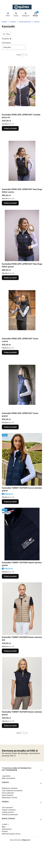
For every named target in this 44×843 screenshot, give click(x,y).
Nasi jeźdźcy (7, 829)
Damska (36, 22)
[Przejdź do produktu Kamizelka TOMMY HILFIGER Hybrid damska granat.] (22, 534)
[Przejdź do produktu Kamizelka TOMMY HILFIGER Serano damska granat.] (22, 683)
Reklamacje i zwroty (9, 797)
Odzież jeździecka (25, 22)
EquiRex (4, 22)
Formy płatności (8, 793)
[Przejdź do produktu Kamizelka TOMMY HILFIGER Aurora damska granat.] (22, 459)
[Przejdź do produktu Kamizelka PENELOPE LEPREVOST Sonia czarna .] (22, 310)
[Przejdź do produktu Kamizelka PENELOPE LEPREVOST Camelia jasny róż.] (22, 86)
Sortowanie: (6, 43)
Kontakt (5, 831)
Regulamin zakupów (9, 788)
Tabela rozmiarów (8, 810)
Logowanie (6, 776)
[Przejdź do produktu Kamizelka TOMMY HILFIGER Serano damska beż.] (22, 608)
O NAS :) (5, 824)
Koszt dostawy (7, 795)
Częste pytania (7, 812)
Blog (3, 827)
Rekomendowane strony (11, 834)
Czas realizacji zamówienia (12, 790)
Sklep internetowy (19, 840)
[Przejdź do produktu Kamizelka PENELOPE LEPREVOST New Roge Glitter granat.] (22, 235)
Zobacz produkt (10, 128)
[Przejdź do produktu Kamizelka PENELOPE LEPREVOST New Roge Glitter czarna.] (22, 160)
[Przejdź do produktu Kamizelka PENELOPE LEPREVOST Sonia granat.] (22, 384)
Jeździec (13, 22)
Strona (19, 55)
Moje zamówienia (8, 778)
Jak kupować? (7, 807)
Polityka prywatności (10, 814)
